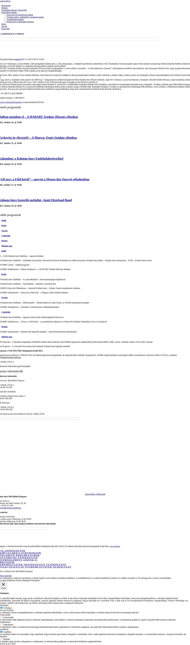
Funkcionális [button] (5, 615)
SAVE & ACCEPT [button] (8, 644)
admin (17, 59)
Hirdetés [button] (3, 636)
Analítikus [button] (4, 629)
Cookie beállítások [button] (7, 580)
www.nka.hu (114, 546)
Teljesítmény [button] (5, 622)
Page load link (6, 576)
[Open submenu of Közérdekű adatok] (17, 13)
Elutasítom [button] (35, 580)
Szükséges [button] (4, 605)
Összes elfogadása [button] (23, 580)
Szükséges (7, 608)
